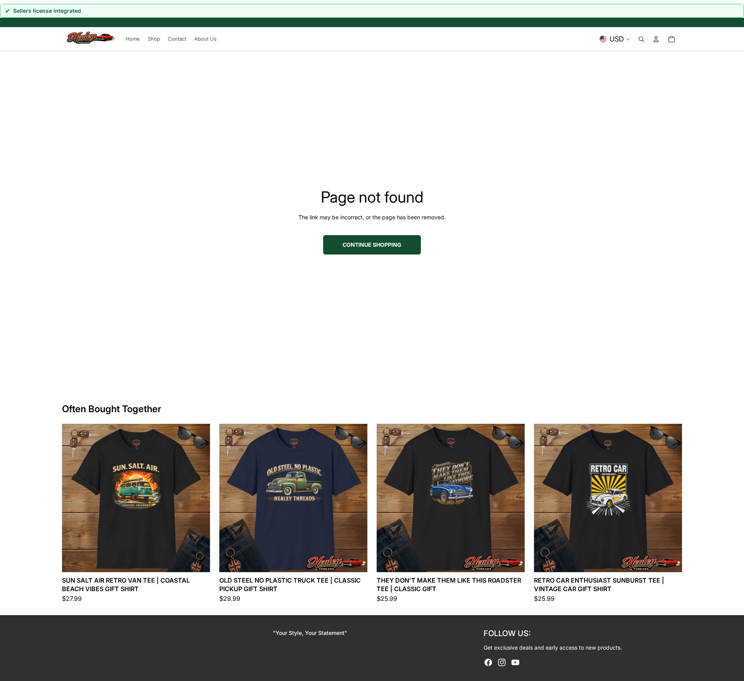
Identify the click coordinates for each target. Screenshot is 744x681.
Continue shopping (372, 244)
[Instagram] (501, 662)
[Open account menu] (656, 39)
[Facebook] (488, 662)
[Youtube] (515, 662)
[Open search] (641, 39)
